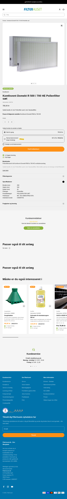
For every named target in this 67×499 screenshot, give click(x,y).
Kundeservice (7, 381)
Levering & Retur (7, 391)
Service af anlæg (7, 387)
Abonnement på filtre (49, 384)
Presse (45, 397)
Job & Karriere (26, 394)
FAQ (23, 400)
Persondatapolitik (8, 400)
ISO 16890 (46, 391)
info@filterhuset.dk (35, 358)
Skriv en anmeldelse (33, 228)
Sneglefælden (7, 311)
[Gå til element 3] (35, 83)
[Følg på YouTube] (12, 487)
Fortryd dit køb (7, 394)
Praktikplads (25, 397)
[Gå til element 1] (31, 83)
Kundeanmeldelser (48, 394)
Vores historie (26, 384)
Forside (4, 20)
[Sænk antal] (5, 122)
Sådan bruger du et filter (50, 400)
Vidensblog (46, 387)
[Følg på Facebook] (4, 487)
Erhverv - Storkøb (48, 381)
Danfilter (32, 311)
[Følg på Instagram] (8, 487)
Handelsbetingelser (8, 397)
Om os (24, 381)
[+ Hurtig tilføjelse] (23, 306)
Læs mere (5, 170)
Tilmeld (33, 435)
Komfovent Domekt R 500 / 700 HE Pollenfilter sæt (18, 20)
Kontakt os (6, 384)
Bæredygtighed (26, 387)
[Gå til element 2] (33, 83)
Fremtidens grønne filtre (29, 391)
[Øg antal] (11, 122)
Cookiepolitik (6, 403)
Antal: (4, 118)
